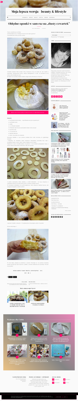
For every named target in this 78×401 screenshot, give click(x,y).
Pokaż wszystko (68, 210)
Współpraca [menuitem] (52, 17)
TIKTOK (67, 382)
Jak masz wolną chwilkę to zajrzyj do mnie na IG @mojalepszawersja (28, 112)
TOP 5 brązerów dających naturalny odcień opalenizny (63, 107)
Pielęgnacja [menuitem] (25, 17)
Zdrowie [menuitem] (46, 17)
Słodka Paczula (55, 202)
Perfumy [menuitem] (31, 17)
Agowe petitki (55, 198)
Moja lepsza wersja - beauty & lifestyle (39, 11)
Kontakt (24, 381)
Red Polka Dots (55, 200)
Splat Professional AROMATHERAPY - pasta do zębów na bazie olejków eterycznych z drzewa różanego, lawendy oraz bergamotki (64, 116)
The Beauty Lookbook (57, 205)
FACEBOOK (57, 379)
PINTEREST (68, 379)
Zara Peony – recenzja (56, 203)
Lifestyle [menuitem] (41, 17)
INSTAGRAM (57, 382)
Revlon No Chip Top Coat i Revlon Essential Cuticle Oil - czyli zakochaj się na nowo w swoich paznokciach (17, 284)
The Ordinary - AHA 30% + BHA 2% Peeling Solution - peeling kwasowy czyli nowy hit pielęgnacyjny (64, 125)
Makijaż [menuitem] (36, 17)
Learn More (58, 396)
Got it (65, 396)
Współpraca (23, 380)
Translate (61, 37)
